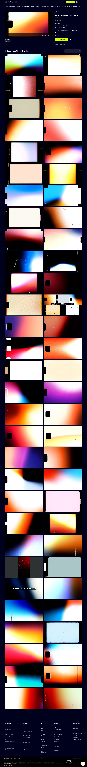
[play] (7, 35)
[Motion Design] (46, 748)
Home (6, 727)
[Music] (44, 755)
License (55, 744)
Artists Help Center (58, 729)
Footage (37, 6)
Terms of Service (58, 736)
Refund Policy (57, 739)
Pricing (6, 739)
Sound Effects (54, 6)
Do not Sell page (13, 763)
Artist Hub (56, 732)
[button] (30, 765)
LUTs (32, 6)
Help (55, 727)
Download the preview (60, 44)
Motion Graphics (26, 6)
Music (48, 6)
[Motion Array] (46, 727)
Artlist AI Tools (76, 6)
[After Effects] (46, 731)
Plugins (70, 6)
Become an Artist (58, 734)
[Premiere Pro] (46, 735)
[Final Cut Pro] (46, 742)
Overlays (8, 41)
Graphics (61, 6)
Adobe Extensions (9, 734)
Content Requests (9, 736)
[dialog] (43, 762)
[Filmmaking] (46, 745)
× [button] (85, 758)
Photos (66, 6)
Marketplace (8, 729)
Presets (18, 6)
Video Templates (9, 6)
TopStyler (59, 20)
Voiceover (43, 6)
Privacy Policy (57, 741)
